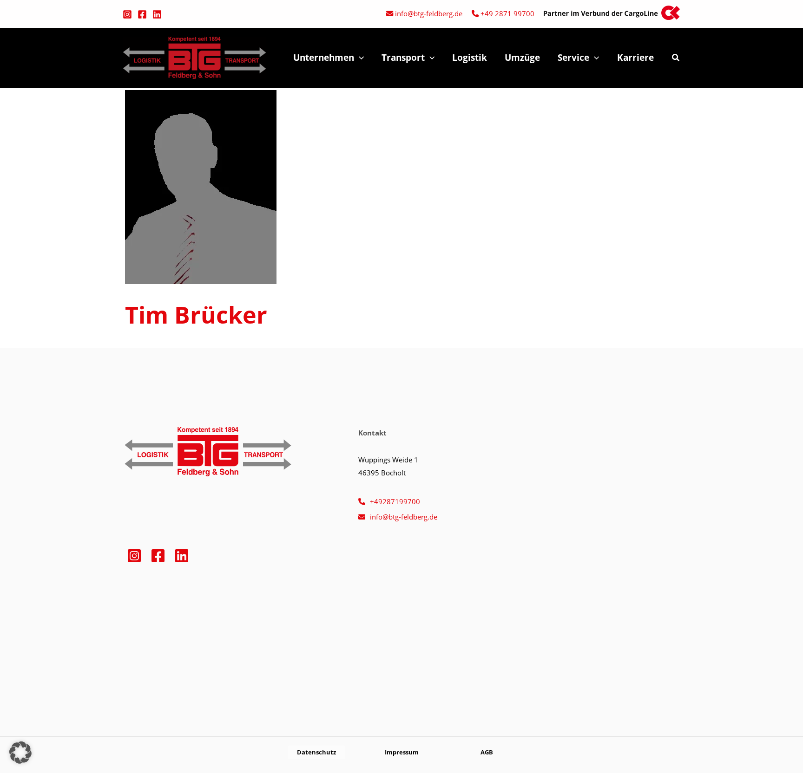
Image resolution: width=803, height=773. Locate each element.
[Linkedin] (157, 14)
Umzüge (522, 58)
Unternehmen (323, 58)
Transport (403, 58)
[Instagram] (127, 14)
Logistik (469, 58)
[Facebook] (142, 14)
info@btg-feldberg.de (428, 13)
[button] (359, 58)
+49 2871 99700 (507, 13)
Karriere (635, 58)
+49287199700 (395, 501)
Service (573, 58)
